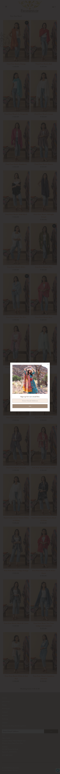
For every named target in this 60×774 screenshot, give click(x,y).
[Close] (48, 364)
